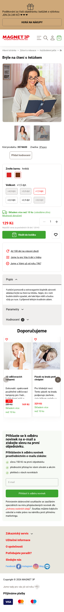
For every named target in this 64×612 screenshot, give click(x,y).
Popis (9, 279)
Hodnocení (14, 319)
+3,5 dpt (26, 191)
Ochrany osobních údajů (18, 509)
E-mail (11, 482)
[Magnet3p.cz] (16, 38)
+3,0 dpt (39, 200)
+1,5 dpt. (39, 191)
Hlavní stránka (9, 50)
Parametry (12, 309)
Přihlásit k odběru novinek (32, 493)
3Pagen (43, 147)
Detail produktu (27, 413)
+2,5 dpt (26, 200)
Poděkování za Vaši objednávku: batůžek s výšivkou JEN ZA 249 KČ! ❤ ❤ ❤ (30, 13)
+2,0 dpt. (11, 200)
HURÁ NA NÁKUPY (32, 22)
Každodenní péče (48, 50)
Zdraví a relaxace (28, 50)
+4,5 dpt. (11, 191)
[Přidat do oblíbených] (56, 235)
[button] (6, 380)
